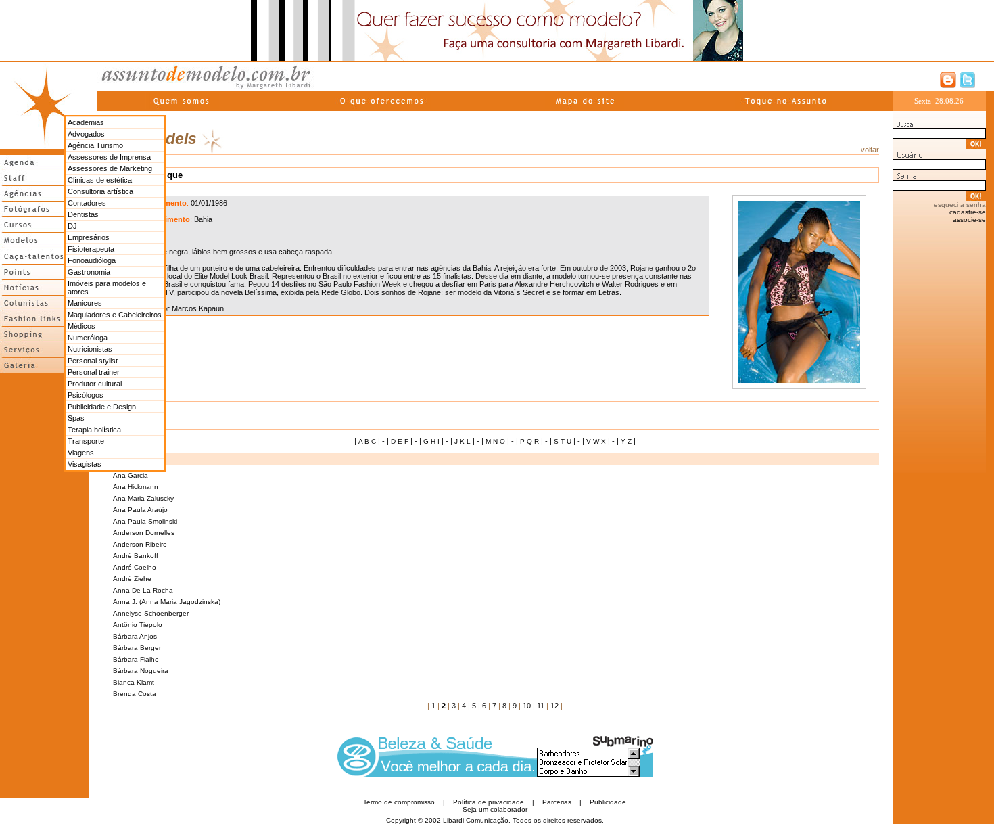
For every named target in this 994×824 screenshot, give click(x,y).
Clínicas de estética (100, 180)
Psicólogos (85, 395)
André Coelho (134, 567)
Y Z (626, 441)
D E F (399, 441)
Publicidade (608, 802)
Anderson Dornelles (143, 532)
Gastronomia (89, 272)
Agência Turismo (95, 145)
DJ (72, 226)
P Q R (529, 441)
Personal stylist (93, 361)
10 (527, 706)
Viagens (81, 453)
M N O (495, 441)
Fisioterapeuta (91, 249)
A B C (367, 441)
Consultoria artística (100, 191)
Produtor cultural (95, 384)
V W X (596, 441)
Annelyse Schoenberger (151, 613)
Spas (76, 418)
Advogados (86, 134)
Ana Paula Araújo (140, 509)
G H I (431, 441)
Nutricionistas (90, 349)
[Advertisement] (44, 580)
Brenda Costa (134, 693)
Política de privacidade (488, 802)
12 (554, 706)
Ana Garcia (130, 475)
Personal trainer (94, 372)
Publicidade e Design (102, 407)
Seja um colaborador (495, 809)
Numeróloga (88, 338)
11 (540, 706)
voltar (870, 149)
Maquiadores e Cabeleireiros (115, 315)
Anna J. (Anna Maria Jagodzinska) (166, 601)
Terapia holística (94, 430)
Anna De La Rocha (143, 590)
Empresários (89, 237)
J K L (462, 441)
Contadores (87, 203)
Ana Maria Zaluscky (143, 498)
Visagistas (84, 464)
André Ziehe (132, 578)
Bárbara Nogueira (140, 670)
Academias (86, 122)
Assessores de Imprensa (109, 157)
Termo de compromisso (399, 802)
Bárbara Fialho (136, 659)
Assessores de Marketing (110, 168)
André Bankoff (135, 555)
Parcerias (556, 802)
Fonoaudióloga (92, 260)
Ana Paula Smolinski (145, 521)
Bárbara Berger (137, 647)
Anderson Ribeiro (140, 544)
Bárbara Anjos (135, 636)
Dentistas (83, 214)
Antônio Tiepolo (137, 624)
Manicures (85, 303)
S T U (562, 441)
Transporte (86, 441)
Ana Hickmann (135, 486)
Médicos (81, 326)
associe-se (969, 219)
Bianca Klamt (133, 682)
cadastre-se (967, 212)
